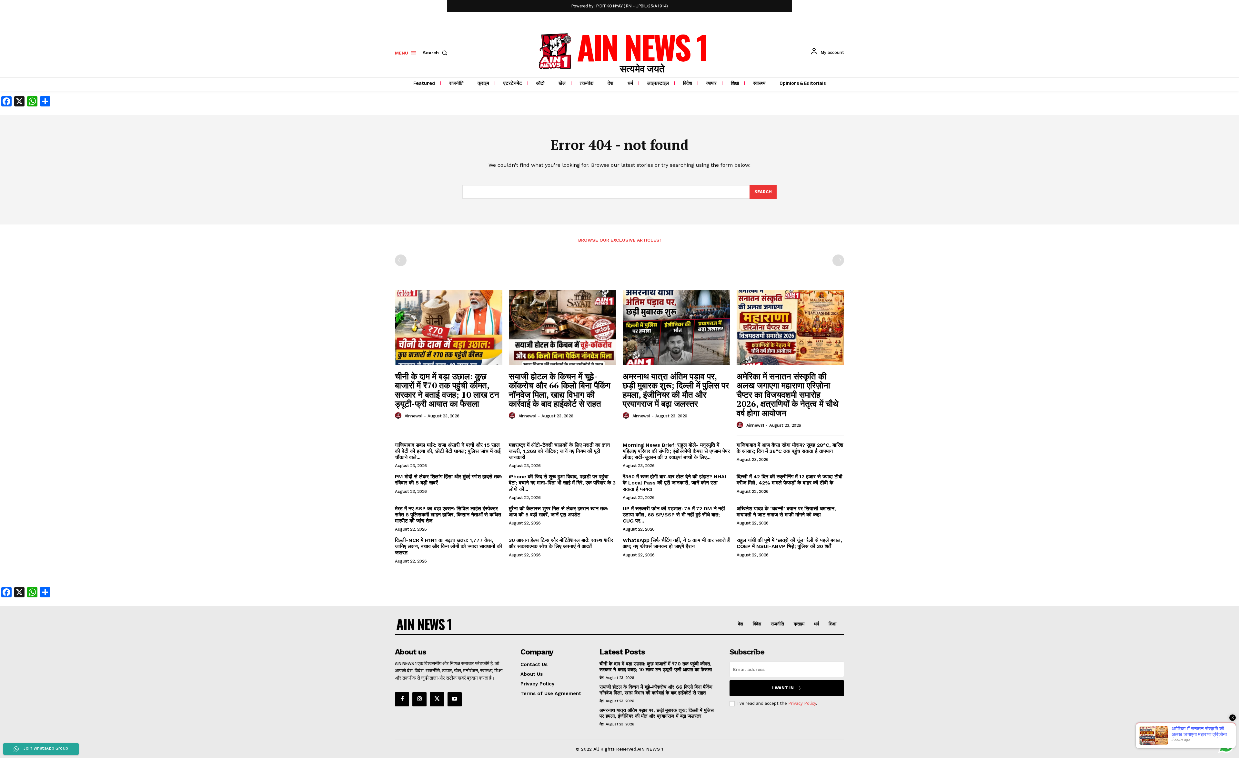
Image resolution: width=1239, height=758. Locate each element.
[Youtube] (455, 699)
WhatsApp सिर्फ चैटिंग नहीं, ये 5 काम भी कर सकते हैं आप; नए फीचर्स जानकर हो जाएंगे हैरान (676, 543)
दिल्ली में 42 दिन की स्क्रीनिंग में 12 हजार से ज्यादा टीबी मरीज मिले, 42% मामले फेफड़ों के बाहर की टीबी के (789, 480)
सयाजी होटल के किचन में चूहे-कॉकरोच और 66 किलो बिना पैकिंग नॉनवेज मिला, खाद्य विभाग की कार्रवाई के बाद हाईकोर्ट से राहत (559, 390)
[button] (436, 52)
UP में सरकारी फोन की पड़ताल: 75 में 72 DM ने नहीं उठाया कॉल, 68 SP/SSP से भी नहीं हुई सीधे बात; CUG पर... (674, 514)
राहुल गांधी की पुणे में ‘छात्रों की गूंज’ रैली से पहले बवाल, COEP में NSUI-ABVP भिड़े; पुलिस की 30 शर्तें (789, 543)
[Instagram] (419, 699)
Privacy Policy (802, 703)
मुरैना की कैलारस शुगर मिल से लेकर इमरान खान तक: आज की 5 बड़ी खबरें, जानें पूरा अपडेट (558, 511)
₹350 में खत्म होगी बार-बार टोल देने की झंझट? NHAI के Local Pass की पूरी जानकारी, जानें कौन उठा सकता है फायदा (674, 483)
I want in (783, 687)
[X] (437, 699)
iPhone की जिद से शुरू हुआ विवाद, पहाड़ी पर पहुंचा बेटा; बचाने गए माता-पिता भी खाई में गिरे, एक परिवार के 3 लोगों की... (562, 483)
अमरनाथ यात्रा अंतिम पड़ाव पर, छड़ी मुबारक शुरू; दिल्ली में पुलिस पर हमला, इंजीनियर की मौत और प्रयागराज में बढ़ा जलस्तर (676, 390)
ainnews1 (413, 416)
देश (601, 677)
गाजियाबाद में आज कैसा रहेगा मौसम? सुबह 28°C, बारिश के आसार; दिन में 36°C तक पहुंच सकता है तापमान (790, 448)
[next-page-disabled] (838, 260)
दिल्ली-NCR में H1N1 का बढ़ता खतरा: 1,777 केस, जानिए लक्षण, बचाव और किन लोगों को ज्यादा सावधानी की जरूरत (448, 546)
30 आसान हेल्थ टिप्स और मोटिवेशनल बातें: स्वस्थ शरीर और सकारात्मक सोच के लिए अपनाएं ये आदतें (561, 543)
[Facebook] (402, 699)
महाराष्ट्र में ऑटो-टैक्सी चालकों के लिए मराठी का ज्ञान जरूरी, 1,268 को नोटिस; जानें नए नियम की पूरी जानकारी (559, 451)
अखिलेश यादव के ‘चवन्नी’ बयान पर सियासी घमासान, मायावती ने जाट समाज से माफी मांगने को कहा (786, 511)
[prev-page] (401, 260)
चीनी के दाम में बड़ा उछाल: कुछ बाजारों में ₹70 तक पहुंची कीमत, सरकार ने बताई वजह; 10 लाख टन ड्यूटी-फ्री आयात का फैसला (447, 390)
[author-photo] (399, 415)
